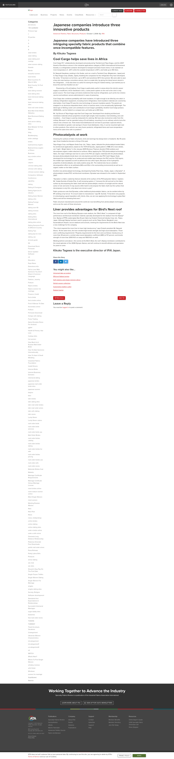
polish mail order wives (36, 547)
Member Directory (115, 722)
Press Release (33, 550)
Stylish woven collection (61, 283)
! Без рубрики (33, 28)
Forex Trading (33, 319)
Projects (53, 15)
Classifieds (79, 15)
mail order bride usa (35, 432)
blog (29, 132)
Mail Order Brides (34, 435)
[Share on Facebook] (55, 261)
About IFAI (71, 720)
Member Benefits (114, 720)
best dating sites (34, 94)
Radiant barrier (58, 290)
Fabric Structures (73, 34)
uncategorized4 (33, 647)
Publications (72, 728)
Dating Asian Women (35, 196)
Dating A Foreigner (34, 187)
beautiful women (34, 74)
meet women (32, 500)
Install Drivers (33, 366)
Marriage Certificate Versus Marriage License (35, 483)
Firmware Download (35, 313)
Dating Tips (32, 231)
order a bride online (35, 530)
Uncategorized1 (33, 644)
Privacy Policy (124, 755)
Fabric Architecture (54, 733)
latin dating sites (34, 402)
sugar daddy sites (34, 612)
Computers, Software (35, 175)
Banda (30, 71)
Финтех (31, 681)
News (62, 15)
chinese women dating (36, 172)
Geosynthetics (53, 722)
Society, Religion (34, 592)
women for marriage (35, 674)
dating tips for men (34, 234)
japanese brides (33, 381)
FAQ (90, 728)
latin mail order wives (35, 408)
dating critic (32, 199)
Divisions (71, 725)
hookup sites (32, 336)
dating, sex (32, 237)
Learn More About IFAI (71, 703)
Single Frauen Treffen (35, 574)
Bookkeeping (32, 136)
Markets (31, 472)
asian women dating (35, 64)
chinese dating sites (35, 166)
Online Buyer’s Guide (136, 720)
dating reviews (33, 211)
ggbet (30, 328)
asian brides (32, 53)
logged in (65, 307)
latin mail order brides (35, 405)
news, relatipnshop (34, 518)
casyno (30, 163)
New (29, 509)
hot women (32, 339)
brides (30, 142)
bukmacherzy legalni (35, 145)
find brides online (34, 307)
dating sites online (34, 222)
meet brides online (34, 489)
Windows (31, 671)
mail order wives (34, 466)
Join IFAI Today (114, 725)
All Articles (32, 25)
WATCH (31, 653)
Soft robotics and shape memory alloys (66, 280)
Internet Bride (33, 369)
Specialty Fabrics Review (56, 720)
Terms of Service (34, 757)
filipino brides (33, 286)
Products (31, 557)
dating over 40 (33, 208)
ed (29, 257)
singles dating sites (34, 589)
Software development (36, 595)
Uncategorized (33, 641)
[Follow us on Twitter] (65, 261)
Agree (139, 755)
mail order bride (33, 424)
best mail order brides (35, 108)
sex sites (31, 566)
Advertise (92, 722)
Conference (32, 178)
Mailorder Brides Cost (35, 469)
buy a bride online (34, 156)
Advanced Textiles (59, 34)
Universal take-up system (62, 273)
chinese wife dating (35, 169)
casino (30, 159)
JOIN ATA (163, 5)
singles (30, 586)
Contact (91, 720)
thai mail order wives (35, 618)
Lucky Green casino (35, 420)
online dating (32, 524)
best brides (32, 77)
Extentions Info (33, 266)
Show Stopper (133, 727)
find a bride (32, 297)
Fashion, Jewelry (34, 280)
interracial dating (34, 378)
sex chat (31, 563)
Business (44, 15)
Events (69, 15)
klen (29, 396)
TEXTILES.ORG (10, 5)
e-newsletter (140, 11)
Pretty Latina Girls (34, 554)
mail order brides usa (35, 460)
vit (29, 650)
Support (91, 725)
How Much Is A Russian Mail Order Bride (34, 344)
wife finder (32, 668)
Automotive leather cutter (62, 287)
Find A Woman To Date (36, 304)
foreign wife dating (34, 316)
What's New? (32, 657)
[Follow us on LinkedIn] (60, 261)
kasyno (30, 393)
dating (30, 184)
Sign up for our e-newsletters (99, 703)
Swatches (31, 615)
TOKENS (31, 621)
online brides (32, 521)
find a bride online (34, 300)
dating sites (32, 214)
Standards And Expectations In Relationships (33, 600)
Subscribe (129, 11)
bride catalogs (33, 139)
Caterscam (34, 15)
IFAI (103, 34)
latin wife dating (33, 411)
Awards (30, 67)
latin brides (32, 399)
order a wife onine (34, 533)
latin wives (32, 414)
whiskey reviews (34, 665)
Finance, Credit (33, 294)
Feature (31, 283)
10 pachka (31, 37)
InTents (50, 725)
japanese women (34, 389)
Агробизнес (32, 677)
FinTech (30, 310)
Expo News (32, 263)
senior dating (32, 560)
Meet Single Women (35, 497)
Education (31, 260)
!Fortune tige (32, 31)
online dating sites (34, 527)
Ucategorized (33, 633)
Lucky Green (32, 417)
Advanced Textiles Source (56, 730)
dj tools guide (33, 240)
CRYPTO (31, 181)
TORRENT (31, 624)
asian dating (32, 56)
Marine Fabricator (54, 728)
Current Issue (117, 11)
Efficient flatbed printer (61, 277)
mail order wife (33, 463)
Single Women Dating (35, 578)
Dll (29, 243)
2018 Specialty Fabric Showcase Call (136, 723)
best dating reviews (35, 91)
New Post (31, 512)
